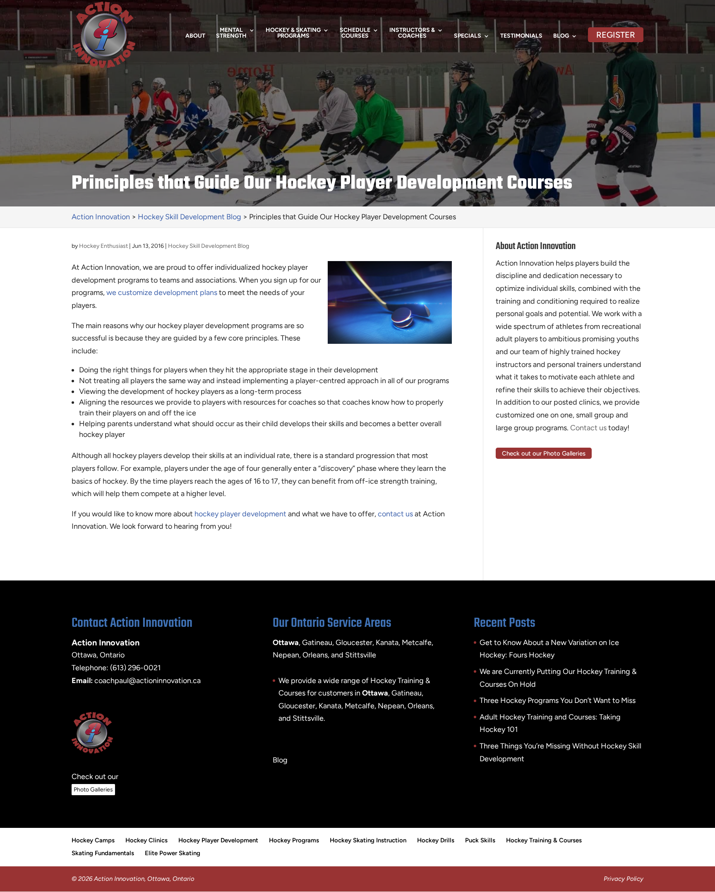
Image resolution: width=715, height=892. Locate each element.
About (195, 36)
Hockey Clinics (146, 840)
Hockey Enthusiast (103, 245)
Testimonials (521, 36)
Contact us (588, 427)
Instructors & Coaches (412, 33)
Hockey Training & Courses (544, 840)
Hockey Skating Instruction (368, 840)
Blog (561, 36)
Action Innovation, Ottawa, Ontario (144, 878)
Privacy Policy (623, 878)
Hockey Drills (435, 840)
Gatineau (406, 693)
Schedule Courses (355, 33)
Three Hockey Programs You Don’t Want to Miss (558, 700)
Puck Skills (480, 840)
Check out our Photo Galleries (543, 453)
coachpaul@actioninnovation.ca (147, 680)
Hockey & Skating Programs (293, 33)
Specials (467, 36)
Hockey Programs (294, 840)
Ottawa (375, 693)
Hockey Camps (93, 840)
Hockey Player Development (218, 840)
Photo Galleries (93, 789)
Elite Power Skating (172, 853)
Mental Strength (231, 33)
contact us (395, 513)
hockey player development (240, 513)
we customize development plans (161, 292)
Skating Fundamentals (103, 853)
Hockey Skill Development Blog (208, 245)
